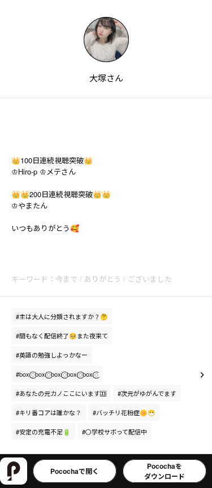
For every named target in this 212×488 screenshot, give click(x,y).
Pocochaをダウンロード (164, 471)
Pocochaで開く (74, 471)
